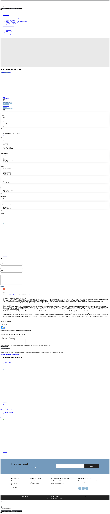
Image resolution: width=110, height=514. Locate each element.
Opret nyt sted (8, 30)
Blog (4, 32)
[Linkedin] (86, 488)
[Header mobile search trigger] (1, 37)
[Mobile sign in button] (1, 36)
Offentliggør (4, 346)
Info (4, 97)
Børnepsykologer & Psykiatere (12, 22)
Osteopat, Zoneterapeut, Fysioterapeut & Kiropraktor (16, 21)
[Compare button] (3, 407)
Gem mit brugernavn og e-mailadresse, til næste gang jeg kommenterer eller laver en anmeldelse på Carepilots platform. (26, 345)
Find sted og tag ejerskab (11, 28)
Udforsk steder (6, 15)
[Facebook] (79, 488)
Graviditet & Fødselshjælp (11, 23)
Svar (5, 318)
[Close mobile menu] (1, 11)
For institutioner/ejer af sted (8, 26)
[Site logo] (5, 4)
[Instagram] (83, 488)
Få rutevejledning (6, 135)
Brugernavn (5, 337)
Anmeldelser (6, 98)
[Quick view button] (3, 404)
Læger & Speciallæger (10, 20)
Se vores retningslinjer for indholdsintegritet (10, 354)
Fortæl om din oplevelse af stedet (7, 343)
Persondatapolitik (25, 496)
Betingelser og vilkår (55, 496)
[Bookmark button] (3, 405)
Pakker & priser (9, 31)
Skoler (7, 19)
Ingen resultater (18, 8)
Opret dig (9, 34)
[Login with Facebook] (2, 327)
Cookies (84, 496)
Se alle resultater (6, 8)
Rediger (29, 294)
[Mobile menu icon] (55, 1)
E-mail (4, 338)
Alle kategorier (6, 13)
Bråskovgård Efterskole (14, 294)
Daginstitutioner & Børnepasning (12, 18)
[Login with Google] (4, 327)
